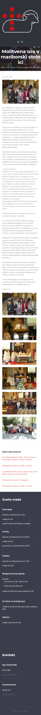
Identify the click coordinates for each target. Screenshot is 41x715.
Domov (3, 67)
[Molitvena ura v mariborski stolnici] (20, 91)
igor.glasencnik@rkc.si (10, 675)
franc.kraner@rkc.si (9, 694)
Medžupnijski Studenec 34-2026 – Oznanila (17, 466)
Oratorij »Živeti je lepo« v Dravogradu (15, 480)
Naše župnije (11, 67)
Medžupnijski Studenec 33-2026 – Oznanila (17, 486)
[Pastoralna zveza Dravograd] (20, 19)
